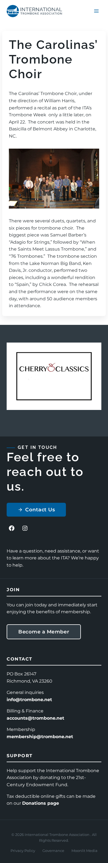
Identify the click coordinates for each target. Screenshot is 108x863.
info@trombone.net (29, 699)
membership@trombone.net (40, 736)
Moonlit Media (84, 850)
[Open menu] (96, 11)
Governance (53, 850)
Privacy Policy (23, 850)
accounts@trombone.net (35, 718)
